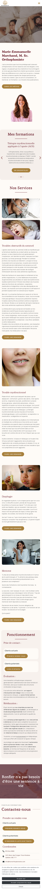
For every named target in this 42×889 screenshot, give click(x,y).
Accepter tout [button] (21, 878)
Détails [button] (21, 886)
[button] (39, 3)
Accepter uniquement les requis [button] (21, 882)
